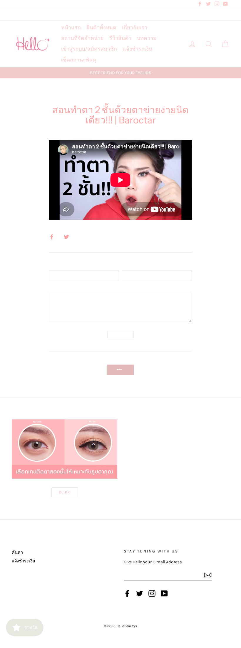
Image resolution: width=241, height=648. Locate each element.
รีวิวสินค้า (120, 38)
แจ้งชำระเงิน (137, 49)
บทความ (147, 38)
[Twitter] (139, 593)
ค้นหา (17, 552)
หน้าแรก (71, 27)
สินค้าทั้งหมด (101, 27)
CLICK (65, 492)
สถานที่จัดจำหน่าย (82, 38)
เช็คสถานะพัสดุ (78, 60)
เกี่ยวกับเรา (134, 27)
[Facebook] (127, 593)
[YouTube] (164, 593)
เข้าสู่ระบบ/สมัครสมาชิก (89, 49)
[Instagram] (151, 593)
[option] (120, 72)
